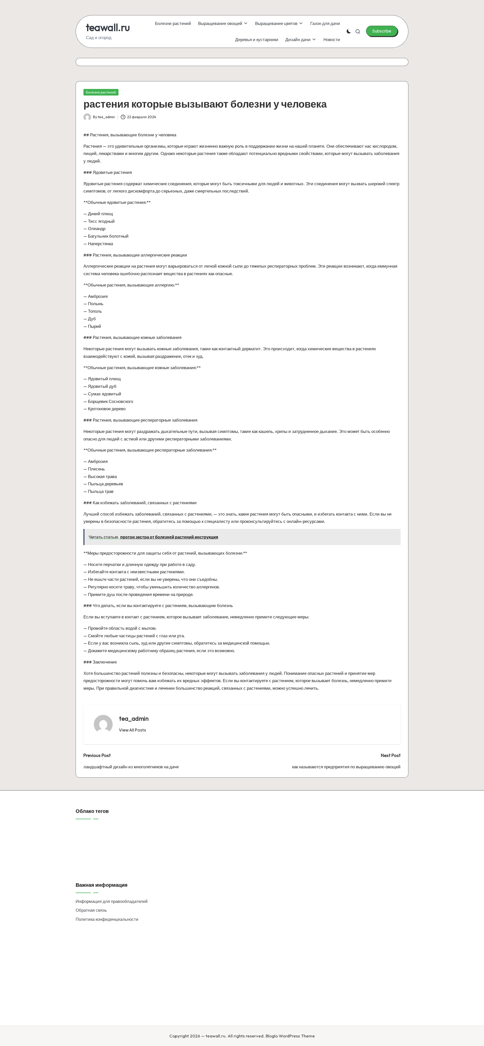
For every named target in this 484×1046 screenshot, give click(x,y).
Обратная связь (91, 910)
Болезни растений (101, 92)
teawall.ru (108, 27)
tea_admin (134, 718)
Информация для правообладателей (112, 901)
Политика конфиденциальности (107, 919)
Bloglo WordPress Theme (290, 1035)
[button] (382, 31)
